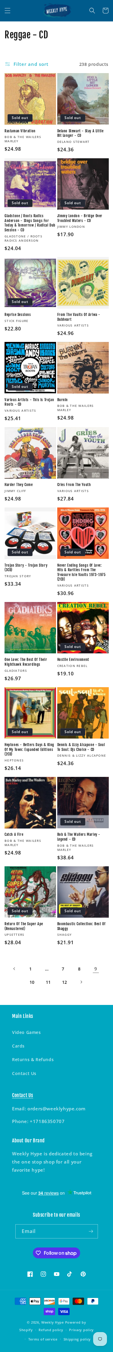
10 (32, 982)
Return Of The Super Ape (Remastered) (24, 926)
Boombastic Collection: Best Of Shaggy (81, 926)
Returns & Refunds (33, 1059)
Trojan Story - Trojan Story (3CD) (26, 567)
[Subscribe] (91, 1231)
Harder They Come (19, 484)
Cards (18, 1046)
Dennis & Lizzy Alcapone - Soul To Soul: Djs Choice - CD (81, 747)
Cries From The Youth (74, 484)
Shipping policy (77, 1339)
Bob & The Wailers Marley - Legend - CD (79, 837)
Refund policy (51, 1330)
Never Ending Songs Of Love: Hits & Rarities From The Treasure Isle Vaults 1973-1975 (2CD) (81, 572)
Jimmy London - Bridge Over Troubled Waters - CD (80, 218)
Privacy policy (81, 1330)
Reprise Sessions (18, 314)
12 (64, 982)
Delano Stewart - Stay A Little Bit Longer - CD (80, 133)
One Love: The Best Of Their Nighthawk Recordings (26, 662)
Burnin (62, 400)
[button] (7, 10)
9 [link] (95, 969)
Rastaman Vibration (20, 131)
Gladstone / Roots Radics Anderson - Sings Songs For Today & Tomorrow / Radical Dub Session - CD (30, 223)
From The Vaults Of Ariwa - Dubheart (79, 317)
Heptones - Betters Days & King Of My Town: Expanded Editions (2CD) (29, 749)
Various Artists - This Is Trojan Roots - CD (29, 402)
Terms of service (43, 1339)
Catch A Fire (14, 834)
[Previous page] (14, 968)
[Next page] (81, 982)
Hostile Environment (73, 659)
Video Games (26, 1032)
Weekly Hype (52, 1322)
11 (48, 982)
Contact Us (24, 1073)
